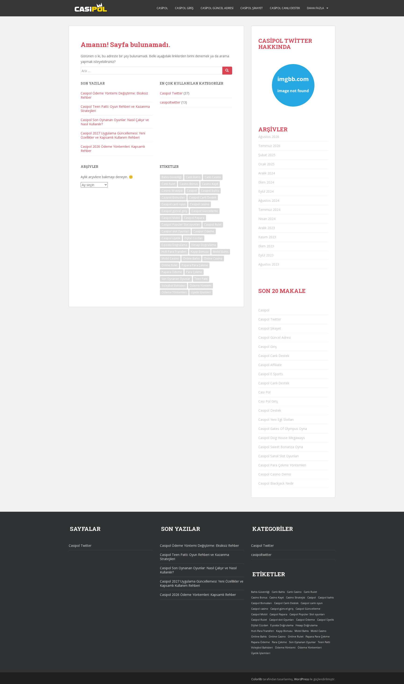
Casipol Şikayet (251, 8)
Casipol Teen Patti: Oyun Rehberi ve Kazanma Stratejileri (115, 108)
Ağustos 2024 (268, 200)
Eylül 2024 (266, 191)
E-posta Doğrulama (174, 245)
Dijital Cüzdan (193, 238)
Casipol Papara (194, 218)
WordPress (301, 679)
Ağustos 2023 (268, 264)
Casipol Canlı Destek (285, 8)
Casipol (162, 8)
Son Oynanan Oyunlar (176, 279)
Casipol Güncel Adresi (217, 8)
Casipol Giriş (184, 8)
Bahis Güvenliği (172, 177)
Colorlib (256, 679)
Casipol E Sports (270, 374)
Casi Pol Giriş (268, 401)
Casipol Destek (269, 410)
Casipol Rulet (212, 225)
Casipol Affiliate (270, 365)
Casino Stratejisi (172, 191)
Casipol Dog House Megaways (281, 438)
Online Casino (213, 258)
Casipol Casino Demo (274, 474)
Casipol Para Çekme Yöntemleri (282, 465)
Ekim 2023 (266, 246)
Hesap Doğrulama (203, 245)
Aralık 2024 (266, 173)
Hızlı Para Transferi (174, 252)
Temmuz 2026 (269, 146)
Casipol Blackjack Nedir (276, 483)
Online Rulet (169, 265)
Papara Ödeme (172, 272)
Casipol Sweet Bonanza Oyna (280, 447)
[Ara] (227, 71)
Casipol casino (199, 204)
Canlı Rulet (168, 184)
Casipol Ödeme (203, 231)
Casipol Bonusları (173, 197)
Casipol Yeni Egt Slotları (276, 419)
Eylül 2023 (266, 255)
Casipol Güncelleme (204, 211)
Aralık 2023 (266, 228)
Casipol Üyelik (171, 238)
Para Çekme (194, 272)
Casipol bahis (210, 191)
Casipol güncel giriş (174, 211)
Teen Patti (201, 279)
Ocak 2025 (266, 164)
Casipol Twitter (171, 93)
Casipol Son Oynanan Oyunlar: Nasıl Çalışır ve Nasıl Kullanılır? (115, 122)
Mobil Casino (170, 258)
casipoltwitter (170, 102)
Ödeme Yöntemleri (174, 292)
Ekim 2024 (266, 182)
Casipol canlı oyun (174, 204)
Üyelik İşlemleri (201, 292)
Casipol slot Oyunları (175, 231)
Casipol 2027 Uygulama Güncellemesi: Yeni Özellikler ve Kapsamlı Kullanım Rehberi (113, 135)
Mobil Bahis (220, 252)
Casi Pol (264, 392)
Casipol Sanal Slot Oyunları (278, 456)
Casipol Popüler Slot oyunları (181, 225)
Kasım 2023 (267, 237)
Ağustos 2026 (268, 136)
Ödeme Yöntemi (200, 286)
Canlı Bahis (193, 177)
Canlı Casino (213, 177)
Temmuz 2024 (269, 209)
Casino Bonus (189, 184)
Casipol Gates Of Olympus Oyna (282, 428)
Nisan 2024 (266, 218)
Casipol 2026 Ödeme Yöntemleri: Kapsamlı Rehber (113, 148)
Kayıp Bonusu (200, 252)
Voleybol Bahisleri (173, 286)
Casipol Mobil (171, 218)
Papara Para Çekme (195, 265)
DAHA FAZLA (315, 8)
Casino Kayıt (210, 184)
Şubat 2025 (266, 155)
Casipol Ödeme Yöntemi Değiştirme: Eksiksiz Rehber (114, 95)
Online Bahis (191, 258)
